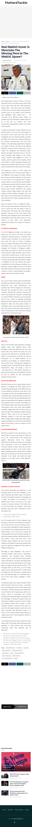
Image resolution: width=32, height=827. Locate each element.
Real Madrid (16, 656)
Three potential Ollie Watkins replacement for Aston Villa (19, 793)
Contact (27, 809)
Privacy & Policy (19, 809)
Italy (11, 653)
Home (2, 41)
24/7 (25, 706)
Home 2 (8, 41)
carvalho (19, 648)
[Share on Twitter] (5, 93)
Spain (16, 658)
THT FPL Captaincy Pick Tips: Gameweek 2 (13, 766)
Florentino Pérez (17, 650)
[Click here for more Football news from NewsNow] (9, 706)
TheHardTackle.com (18, 818)
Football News (20, 706)
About (4, 809)
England (26, 648)
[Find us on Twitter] (14, 822)
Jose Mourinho (19, 653)
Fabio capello (6, 650)
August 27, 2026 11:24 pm (9, 769)
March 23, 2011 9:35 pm (20, 60)
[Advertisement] (16, 22)
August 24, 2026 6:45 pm (15, 797)
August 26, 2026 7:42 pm (15, 778)
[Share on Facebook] (12, 93)
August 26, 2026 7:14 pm (15, 787)
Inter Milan (5, 653)
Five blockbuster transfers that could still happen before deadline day (19, 783)
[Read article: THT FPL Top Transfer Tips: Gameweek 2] (4, 775)
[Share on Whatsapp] (20, 93)
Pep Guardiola (6, 656)
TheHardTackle (16, 2)
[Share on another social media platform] (27, 93)
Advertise (10, 809)
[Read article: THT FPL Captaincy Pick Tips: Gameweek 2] (16, 762)
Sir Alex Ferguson (7, 658)
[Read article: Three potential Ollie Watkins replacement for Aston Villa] (4, 792)
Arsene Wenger (10, 648)
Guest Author (7, 60)
